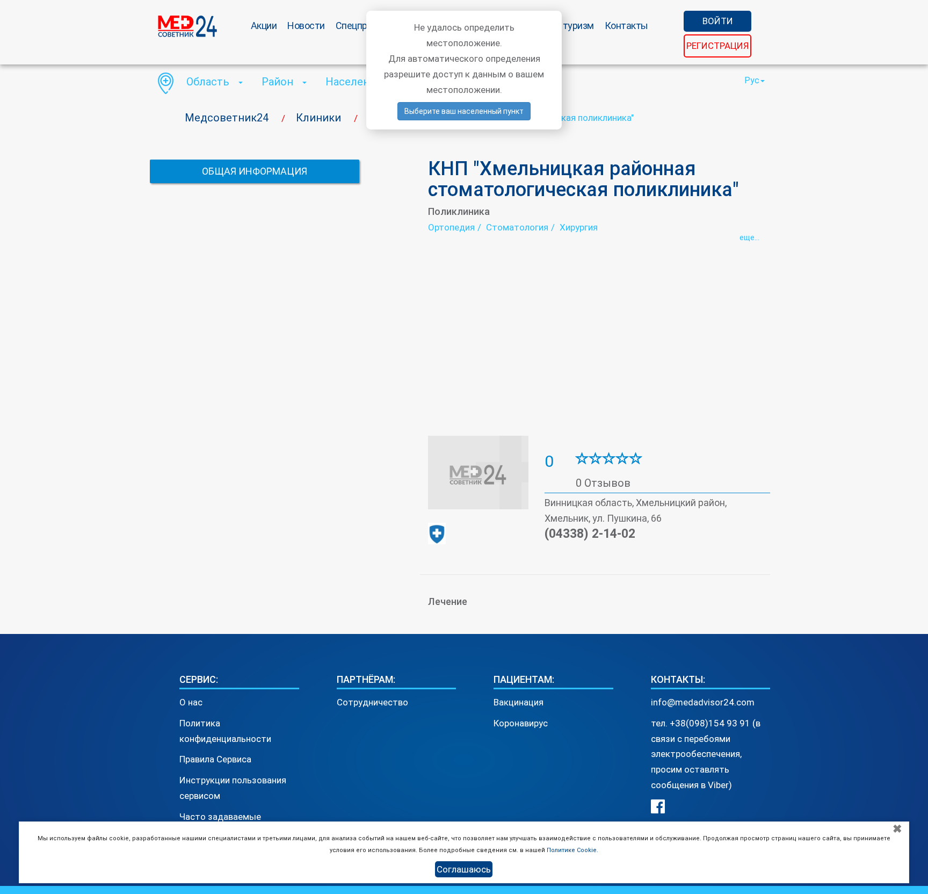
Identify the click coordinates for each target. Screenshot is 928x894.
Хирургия (579, 227)
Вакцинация (518, 702)
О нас (190, 702)
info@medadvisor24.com (703, 702)
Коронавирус (521, 723)
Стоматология (517, 227)
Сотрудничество (372, 702)
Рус (751, 80)
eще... (749, 237)
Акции (264, 25)
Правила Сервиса (215, 759)
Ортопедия (451, 227)
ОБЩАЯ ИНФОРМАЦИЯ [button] (254, 171)
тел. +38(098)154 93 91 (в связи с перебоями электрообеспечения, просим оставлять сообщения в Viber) (705, 754)
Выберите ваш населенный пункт (464, 111)
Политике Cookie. (572, 850)
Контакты (626, 25)
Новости (306, 25)
